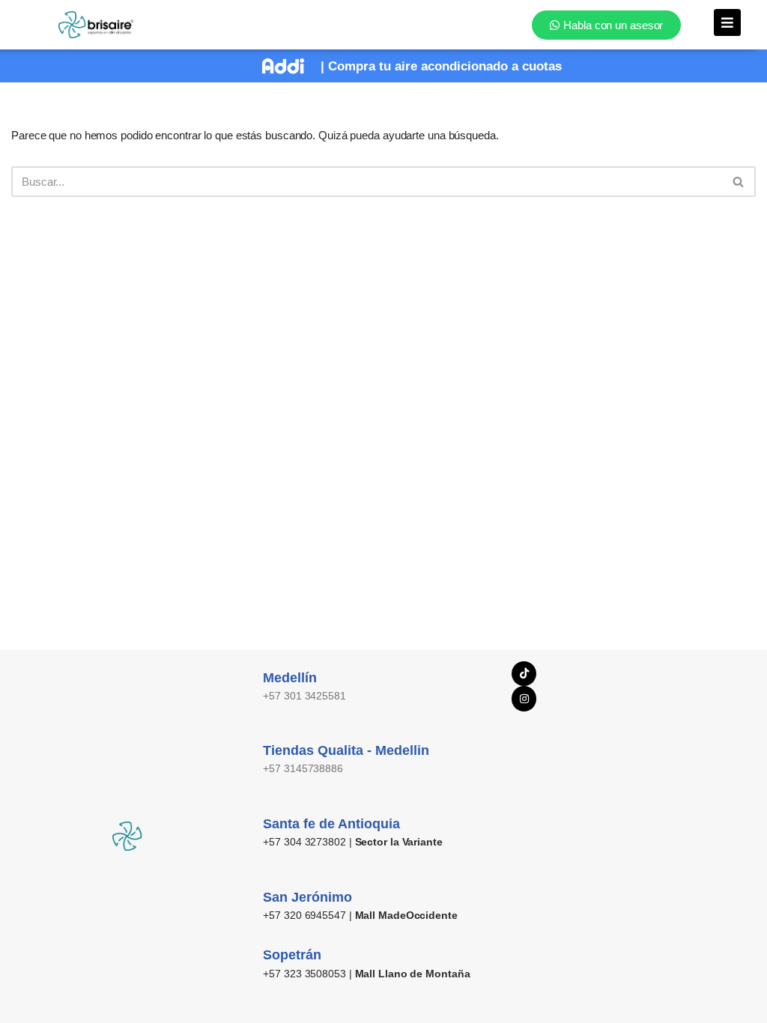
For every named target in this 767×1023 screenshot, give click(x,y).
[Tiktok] (524, 674)
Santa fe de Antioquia (331, 823)
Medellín (290, 677)
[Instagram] (524, 698)
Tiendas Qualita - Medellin (346, 750)
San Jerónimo (307, 897)
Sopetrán (292, 954)
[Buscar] (739, 181)
